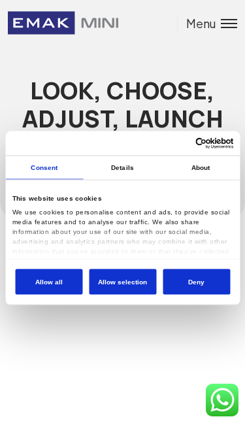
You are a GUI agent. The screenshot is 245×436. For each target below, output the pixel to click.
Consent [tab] (44, 167)
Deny (196, 282)
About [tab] (200, 167)
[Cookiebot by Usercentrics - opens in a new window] (177, 142)
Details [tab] (122, 167)
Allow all (49, 282)
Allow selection (122, 282)
